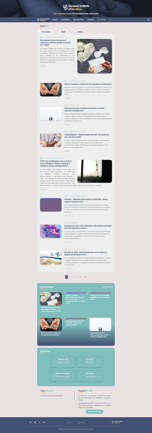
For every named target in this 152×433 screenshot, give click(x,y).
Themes (55, 20)
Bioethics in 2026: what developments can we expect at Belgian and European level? (85, 253)
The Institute (78, 20)
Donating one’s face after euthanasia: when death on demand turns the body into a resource (87, 226)
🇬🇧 (110, 19)
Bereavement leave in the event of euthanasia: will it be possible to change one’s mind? (55, 42)
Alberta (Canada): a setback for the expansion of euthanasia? (87, 84)
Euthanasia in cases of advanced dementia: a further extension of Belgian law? (84, 109)
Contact (90, 20)
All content (46, 32)
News (63, 32)
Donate (103, 19)
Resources (65, 20)
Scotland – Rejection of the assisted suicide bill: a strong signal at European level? (86, 200)
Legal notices (81, 422)
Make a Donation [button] (94, 412)
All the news (107, 286)
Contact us (70, 422)
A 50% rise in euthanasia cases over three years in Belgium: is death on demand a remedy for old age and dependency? (56, 163)
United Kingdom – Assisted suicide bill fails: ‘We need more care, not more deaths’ (86, 135)
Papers (80, 32)
